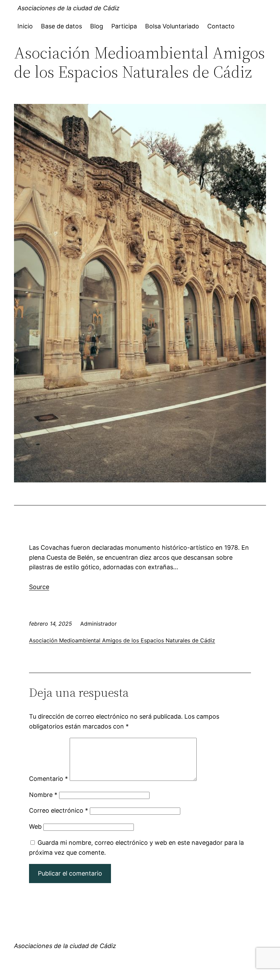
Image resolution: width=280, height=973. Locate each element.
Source (39, 586)
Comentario (48, 778)
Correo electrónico (58, 810)
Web (35, 826)
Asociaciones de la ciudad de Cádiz (68, 8)
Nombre (43, 794)
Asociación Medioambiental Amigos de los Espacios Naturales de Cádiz (122, 640)
